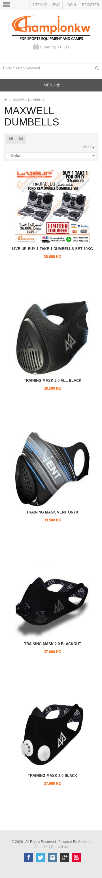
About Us (41, 847)
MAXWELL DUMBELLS (28, 99)
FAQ (56, 5)
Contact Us (59, 847)
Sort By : (89, 147)
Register (90, 5)
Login (70, 5)
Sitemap (39, 5)
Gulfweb (84, 842)
